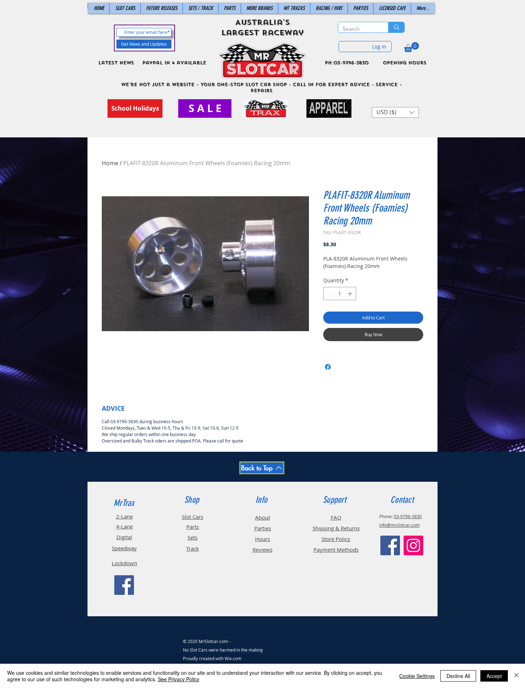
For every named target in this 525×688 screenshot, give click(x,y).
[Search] (396, 27)
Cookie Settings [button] (417, 675)
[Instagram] (413, 545)
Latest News (116, 63)
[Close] (516, 675)
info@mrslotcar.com (399, 525)
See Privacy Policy (178, 679)
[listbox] (395, 112)
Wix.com (233, 658)
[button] (411, 47)
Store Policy (335, 538)
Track (192, 548)
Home (110, 163)
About (262, 517)
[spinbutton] (339, 293)
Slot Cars (192, 516)
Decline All (458, 675)
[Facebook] (124, 585)
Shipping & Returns (336, 528)
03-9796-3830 (408, 516)
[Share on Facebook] (328, 367)
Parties (262, 528)
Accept (494, 675)
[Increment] (350, 293)
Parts (192, 526)
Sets (193, 537)
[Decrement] (328, 293)
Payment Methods (336, 549)
